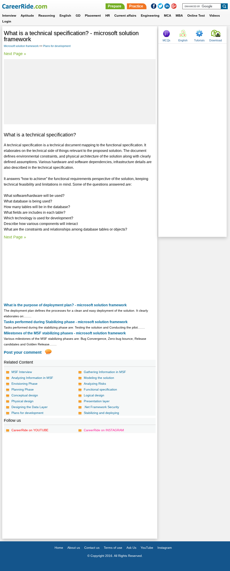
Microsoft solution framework (21, 46)
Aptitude (27, 15)
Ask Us (131, 547)
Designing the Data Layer (29, 407)
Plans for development (57, 46)
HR (107, 15)
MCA (167, 15)
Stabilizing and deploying (101, 413)
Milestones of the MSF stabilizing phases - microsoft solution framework (65, 333)
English (65, 15)
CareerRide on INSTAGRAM (104, 430)
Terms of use (113, 547)
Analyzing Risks (95, 383)
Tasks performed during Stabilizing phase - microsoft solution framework (66, 322)
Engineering (150, 15)
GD (78, 15)
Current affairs (125, 15)
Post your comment (23, 352)
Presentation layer (97, 401)
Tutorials (199, 40)
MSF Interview (21, 372)
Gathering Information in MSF (105, 372)
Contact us (92, 547)
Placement (93, 15)
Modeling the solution (99, 378)
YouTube (147, 547)
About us (73, 547)
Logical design (94, 395)
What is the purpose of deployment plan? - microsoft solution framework (65, 305)
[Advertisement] (80, 91)
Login (6, 21)
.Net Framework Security (101, 407)
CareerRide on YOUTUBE (29, 430)
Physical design (22, 401)
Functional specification (100, 389)
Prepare (114, 6)
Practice (136, 6)
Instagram (164, 547)
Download (215, 40)
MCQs (166, 40)
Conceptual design (24, 395)
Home (59, 547)
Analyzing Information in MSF (32, 378)
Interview (9, 15)
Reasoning (46, 15)
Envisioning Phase (24, 383)
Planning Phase (22, 389)
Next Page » (15, 53)
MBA (179, 15)
